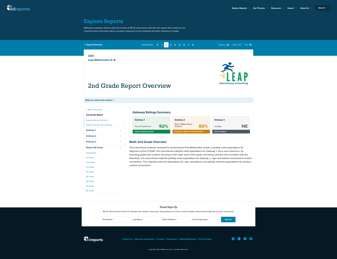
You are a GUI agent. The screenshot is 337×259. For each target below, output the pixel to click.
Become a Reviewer (144, 239)
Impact (291, 8)
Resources (276, 8)
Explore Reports (239, 8)
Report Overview (94, 44)
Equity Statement (188, 239)
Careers (160, 239)
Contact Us (127, 239)
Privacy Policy (205, 239)
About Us (305, 8)
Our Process (259, 8)
